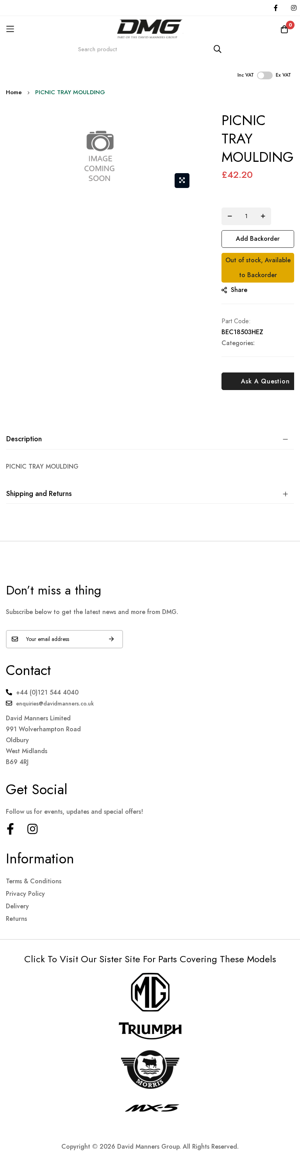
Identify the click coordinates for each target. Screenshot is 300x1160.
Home (14, 92)
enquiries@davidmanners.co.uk (55, 703)
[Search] (217, 49)
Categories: (238, 342)
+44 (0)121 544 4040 (47, 692)
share (239, 289)
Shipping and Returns (39, 494)
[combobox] (150, 49)
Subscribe (111, 639)
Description (24, 439)
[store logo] (150, 29)
